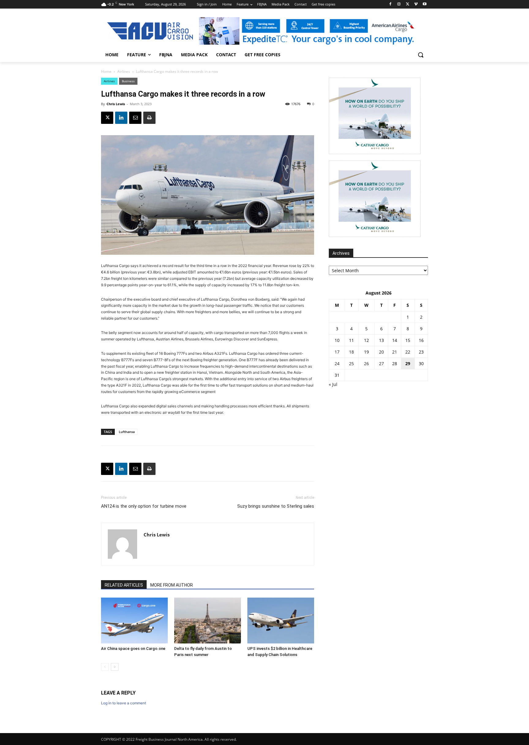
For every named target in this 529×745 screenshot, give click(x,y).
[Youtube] (424, 4)
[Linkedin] (121, 118)
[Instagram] (399, 4)
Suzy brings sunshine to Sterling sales (275, 506)
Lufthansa (127, 431)
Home (106, 71)
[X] (407, 4)
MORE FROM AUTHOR (171, 585)
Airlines (123, 71)
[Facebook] (390, 4)
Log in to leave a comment (123, 703)
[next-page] (114, 667)
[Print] (149, 118)
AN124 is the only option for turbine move (143, 506)
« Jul (333, 384)
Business (128, 81)
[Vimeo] (415, 4)
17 (337, 352)
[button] (420, 54)
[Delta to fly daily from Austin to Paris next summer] (207, 620)
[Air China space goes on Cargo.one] (134, 620)
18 (351, 352)
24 (337, 363)
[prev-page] (105, 667)
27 (381, 363)
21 (394, 352)
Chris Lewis (116, 104)
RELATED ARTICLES (124, 585)
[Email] (135, 118)
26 (366, 363)
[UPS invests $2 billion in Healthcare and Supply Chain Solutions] (280, 620)
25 (351, 363)
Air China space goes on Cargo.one (133, 648)
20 (381, 352)
